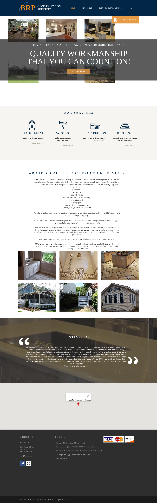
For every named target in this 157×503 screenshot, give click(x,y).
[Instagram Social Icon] (28, 463)
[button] (37, 265)
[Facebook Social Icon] (22, 463)
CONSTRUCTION (49, 6)
